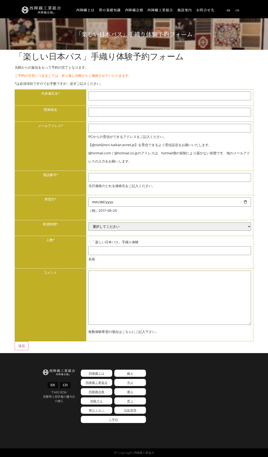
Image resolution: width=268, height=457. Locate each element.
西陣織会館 (134, 10)
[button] (85, 10)
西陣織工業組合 (160, 10)
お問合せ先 (205, 10)
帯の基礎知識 (110, 10)
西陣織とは (85, 10)
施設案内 (184, 10)
